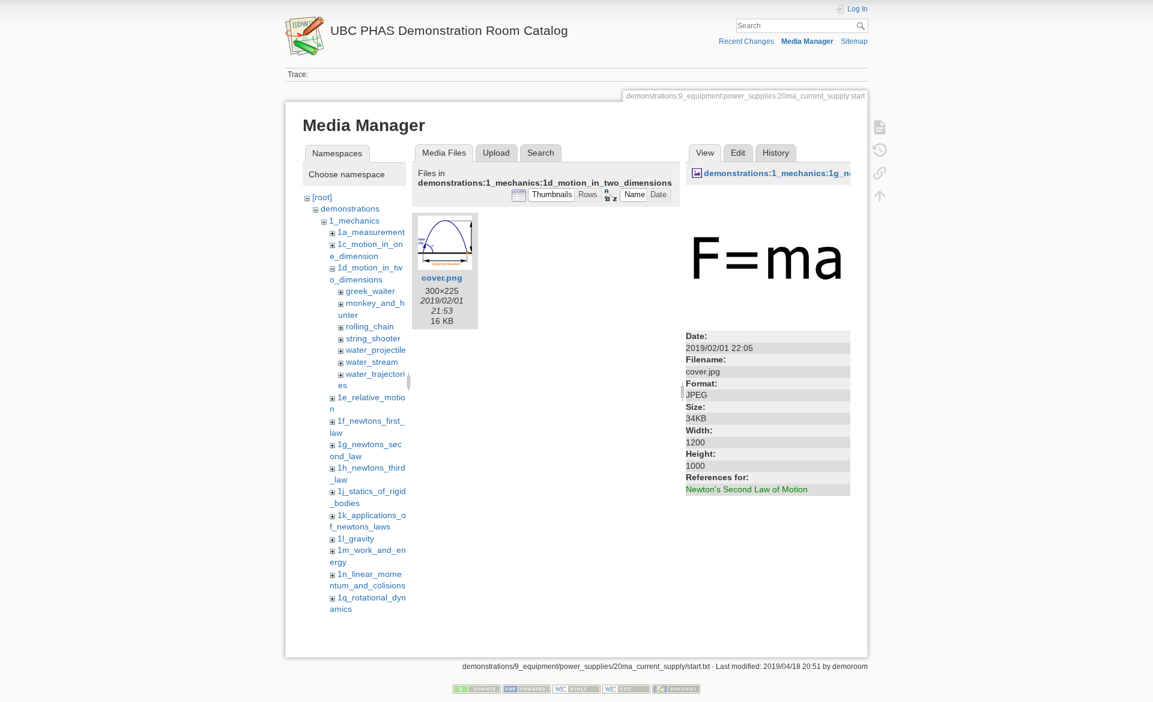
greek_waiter (370, 291)
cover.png (442, 277)
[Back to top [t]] (880, 196)
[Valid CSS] (626, 688)
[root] (322, 197)
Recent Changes (746, 41)
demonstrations (350, 208)
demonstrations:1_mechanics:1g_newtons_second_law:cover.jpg (839, 173)
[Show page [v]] (880, 127)
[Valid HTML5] (576, 688)
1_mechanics (354, 220)
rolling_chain (370, 326)
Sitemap (854, 41)
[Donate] (477, 688)
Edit (738, 152)
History (776, 152)
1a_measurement (371, 232)
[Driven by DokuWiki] (676, 688)
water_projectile (376, 350)
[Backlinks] (880, 173)
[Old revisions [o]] (880, 150)
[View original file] (768, 258)
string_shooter (373, 338)
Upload (496, 152)
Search (862, 26)
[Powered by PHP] (527, 688)
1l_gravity (355, 538)
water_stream (372, 362)
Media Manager (807, 41)
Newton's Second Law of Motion (747, 489)
